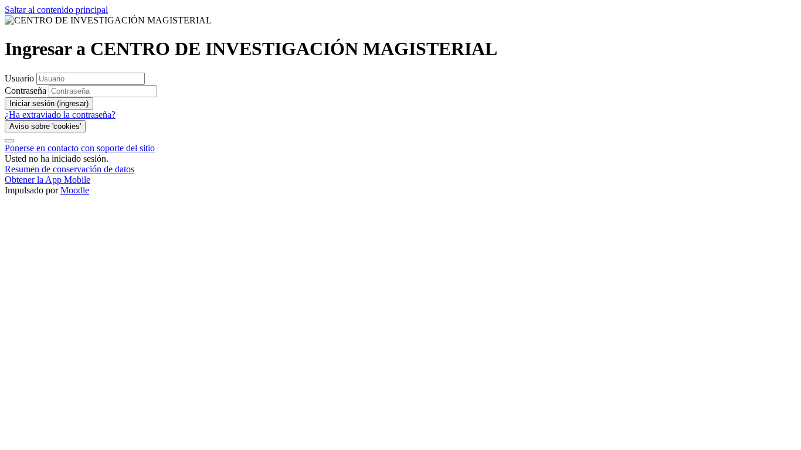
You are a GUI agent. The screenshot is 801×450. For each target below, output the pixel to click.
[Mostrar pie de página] (9, 140)
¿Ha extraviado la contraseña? (60, 115)
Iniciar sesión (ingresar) (49, 103)
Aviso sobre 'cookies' (45, 126)
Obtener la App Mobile (47, 180)
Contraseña (25, 91)
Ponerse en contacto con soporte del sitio (80, 148)
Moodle (74, 190)
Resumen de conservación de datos (69, 169)
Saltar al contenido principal (56, 10)
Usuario (20, 78)
